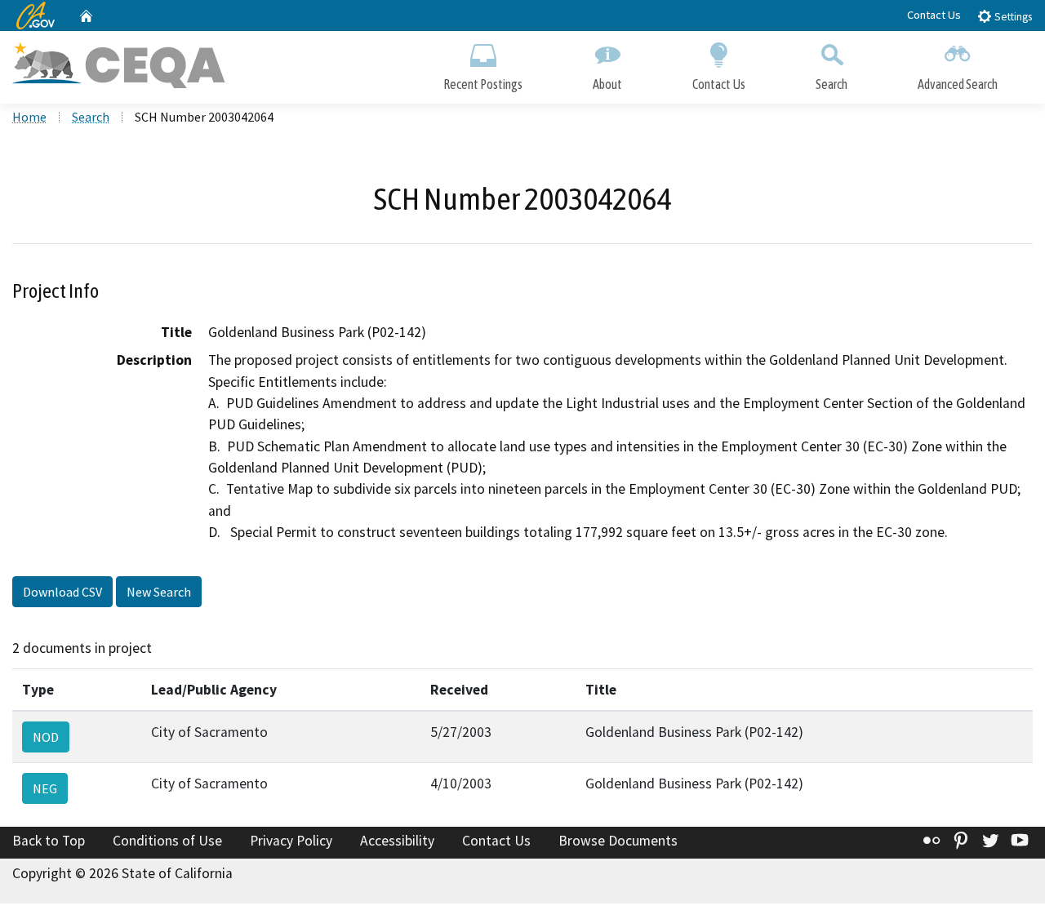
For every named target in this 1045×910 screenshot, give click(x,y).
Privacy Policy (291, 841)
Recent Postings (482, 84)
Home (29, 117)
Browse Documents (618, 841)
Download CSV (62, 592)
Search (831, 84)
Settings (1012, 17)
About (607, 84)
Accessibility (397, 841)
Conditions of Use (167, 841)
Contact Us (934, 14)
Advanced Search (958, 84)
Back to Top (48, 841)
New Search (159, 592)
